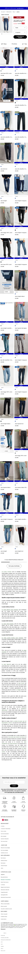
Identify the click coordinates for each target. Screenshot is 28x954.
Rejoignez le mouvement (5, 879)
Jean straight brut (19, 551)
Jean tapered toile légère (21, 328)
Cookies (2, 946)
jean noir (23, 727)
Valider (14, 785)
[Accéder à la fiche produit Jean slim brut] (7, 153)
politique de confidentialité (16, 792)
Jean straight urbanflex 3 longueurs (9, 328)
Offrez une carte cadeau (5, 903)
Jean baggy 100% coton (6, 232)
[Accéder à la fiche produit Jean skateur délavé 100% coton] (21, 471)
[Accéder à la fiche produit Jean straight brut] (21, 535)
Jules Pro (3, 874)
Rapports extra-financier (5, 887)
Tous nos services (4, 841)
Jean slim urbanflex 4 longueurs (8, 137)
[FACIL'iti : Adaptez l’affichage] (5, 820)
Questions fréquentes (5, 838)
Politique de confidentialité (5, 939)
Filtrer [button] (5, 44)
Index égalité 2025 (4, 894)
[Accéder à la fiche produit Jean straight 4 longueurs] (21, 248)
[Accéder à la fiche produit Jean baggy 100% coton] (7, 216)
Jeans (2, 868)
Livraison (2, 826)
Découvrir (3, 929)
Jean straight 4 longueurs (21, 264)
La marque (3, 884)
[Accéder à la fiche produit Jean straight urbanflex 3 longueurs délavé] (21, 503)
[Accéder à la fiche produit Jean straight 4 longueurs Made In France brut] (21, 185)
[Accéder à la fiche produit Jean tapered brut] (21, 408)
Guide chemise (3, 919)
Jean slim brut (4, 168)
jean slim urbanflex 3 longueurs (8, 360)
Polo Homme (3, 863)
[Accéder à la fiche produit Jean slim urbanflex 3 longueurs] (21, 121)
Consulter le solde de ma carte (6, 908)
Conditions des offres (5, 937)
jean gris (9, 729)
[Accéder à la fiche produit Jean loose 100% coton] (7, 57)
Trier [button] (25, 44)
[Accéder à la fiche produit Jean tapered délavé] (7, 471)
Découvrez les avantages (5, 847)
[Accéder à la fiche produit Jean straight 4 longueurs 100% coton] (21, 216)
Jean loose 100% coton (6, 73)
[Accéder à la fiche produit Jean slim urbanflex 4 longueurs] (21, 89)
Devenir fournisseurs (5, 882)
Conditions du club (4, 852)
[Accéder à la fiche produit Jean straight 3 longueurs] (21, 344)
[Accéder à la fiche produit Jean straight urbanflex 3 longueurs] (7, 312)
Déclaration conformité (5, 889)
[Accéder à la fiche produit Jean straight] (7, 185)
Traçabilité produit (4, 892)
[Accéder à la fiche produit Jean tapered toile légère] (21, 312)
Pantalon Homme (4, 860)
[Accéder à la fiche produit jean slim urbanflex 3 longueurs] (7, 344)
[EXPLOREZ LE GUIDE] (7, 90)
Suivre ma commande (5, 833)
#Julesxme (3, 935)
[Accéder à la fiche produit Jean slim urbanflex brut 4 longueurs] (21, 57)
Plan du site (3, 950)
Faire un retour (3, 831)
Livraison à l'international (5, 828)
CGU (2, 944)
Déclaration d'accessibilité (6, 897)
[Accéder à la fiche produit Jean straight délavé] (21, 280)
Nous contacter (3, 836)
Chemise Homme (4, 865)
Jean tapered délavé (5, 487)
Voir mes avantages (4, 850)
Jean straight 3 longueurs (21, 360)
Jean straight (4, 200)
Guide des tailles (4, 916)
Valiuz (2, 948)
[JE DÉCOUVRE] (7, 281)
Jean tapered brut (19, 423)
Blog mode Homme (4, 877)
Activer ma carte (4, 906)
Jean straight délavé (19, 296)
